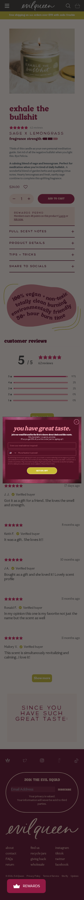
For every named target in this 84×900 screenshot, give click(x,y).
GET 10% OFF (42, 470)
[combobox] (12, 452)
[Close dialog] (76, 422)
